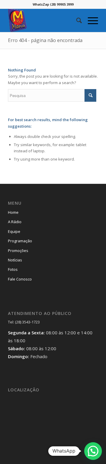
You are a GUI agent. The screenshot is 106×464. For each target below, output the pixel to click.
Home (13, 212)
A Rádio (14, 221)
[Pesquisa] (76, 20)
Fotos (13, 269)
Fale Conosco (20, 279)
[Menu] (90, 20)
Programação (20, 240)
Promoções (18, 250)
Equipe (14, 231)
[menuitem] (76, 20)
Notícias (15, 260)
